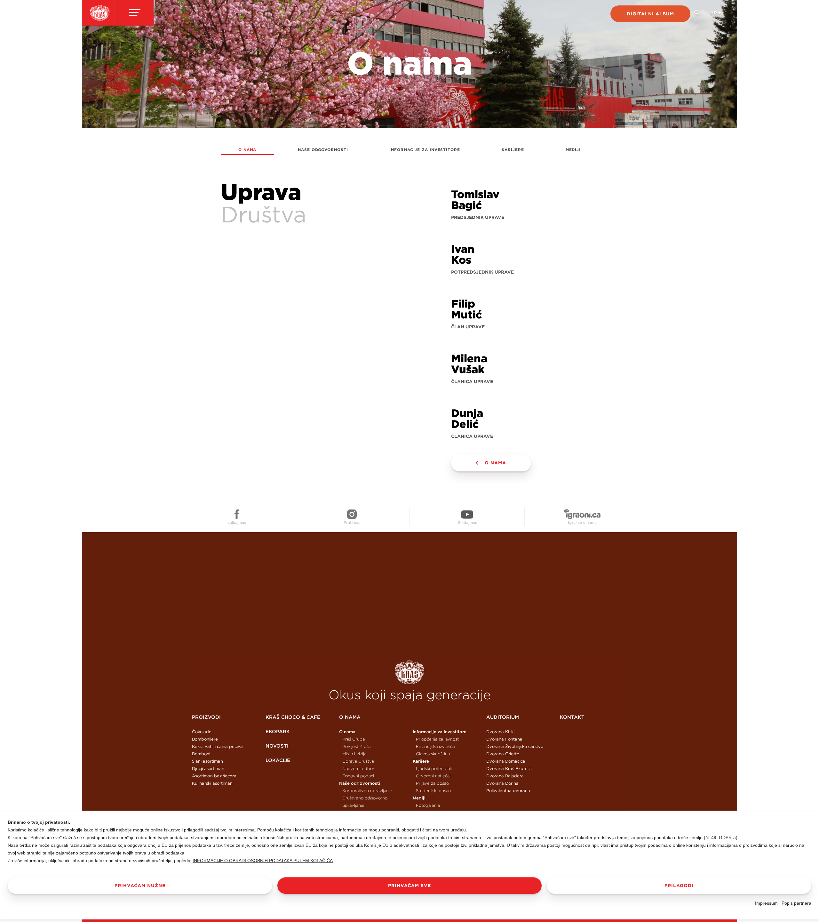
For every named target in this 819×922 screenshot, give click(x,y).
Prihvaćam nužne (140, 885)
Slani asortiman (207, 761)
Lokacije (278, 760)
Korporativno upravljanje (367, 790)
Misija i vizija (354, 754)
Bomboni (201, 754)
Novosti (277, 746)
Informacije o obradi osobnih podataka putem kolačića (263, 860)
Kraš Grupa (353, 739)
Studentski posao (433, 790)
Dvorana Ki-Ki (500, 731)
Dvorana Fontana (504, 739)
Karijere (513, 149)
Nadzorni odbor (358, 768)
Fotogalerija (428, 805)
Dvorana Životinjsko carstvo (514, 746)
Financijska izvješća (435, 746)
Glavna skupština (433, 754)
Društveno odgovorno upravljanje (364, 801)
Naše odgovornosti (323, 149)
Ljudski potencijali (434, 768)
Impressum (766, 903)
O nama (247, 149)
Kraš (409, 672)
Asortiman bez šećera (214, 776)
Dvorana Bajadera (505, 776)
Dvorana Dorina (502, 783)
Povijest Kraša (356, 746)
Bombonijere (205, 739)
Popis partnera (796, 903)
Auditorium (502, 717)
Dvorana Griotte (502, 754)
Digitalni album (650, 14)
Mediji (573, 149)
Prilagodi (679, 885)
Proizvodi (206, 717)
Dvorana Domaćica (505, 761)
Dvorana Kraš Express (508, 768)
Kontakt (572, 717)
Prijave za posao (432, 783)
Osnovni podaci (358, 776)
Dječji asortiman (208, 768)
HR (713, 13)
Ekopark (278, 731)
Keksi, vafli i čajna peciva (217, 746)
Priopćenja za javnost (437, 739)
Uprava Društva (358, 761)
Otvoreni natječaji (433, 776)
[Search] (697, 15)
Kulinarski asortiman (212, 783)
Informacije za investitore (424, 149)
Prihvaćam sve (409, 885)
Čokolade (201, 731)
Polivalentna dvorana (508, 790)
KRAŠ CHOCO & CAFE (293, 717)
